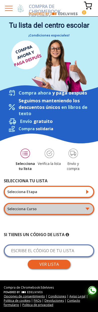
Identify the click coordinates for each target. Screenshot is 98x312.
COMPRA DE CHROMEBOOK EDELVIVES (45, 8)
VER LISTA (49, 264)
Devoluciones (54, 300)
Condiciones (57, 296)
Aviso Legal (77, 296)
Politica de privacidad (37, 305)
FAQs (37, 300)
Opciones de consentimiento (24, 296)
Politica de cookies (17, 300)
